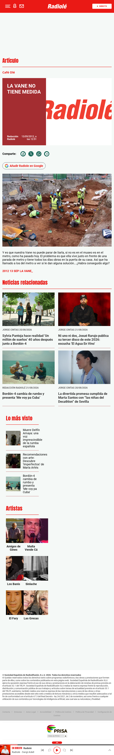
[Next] (71, 750)
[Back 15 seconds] (49, 750)
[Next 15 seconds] (64, 750)
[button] (7, 6)
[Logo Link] (58, 6)
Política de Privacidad (85, 712)
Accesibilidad (45, 712)
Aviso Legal (31, 712)
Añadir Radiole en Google (26, 166)
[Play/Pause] (57, 750)
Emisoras (18, 712)
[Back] (42, 750)
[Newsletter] (22, 6)
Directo (103, 6)
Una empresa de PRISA (57, 729)
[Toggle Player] (109, 750)
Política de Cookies (63, 712)
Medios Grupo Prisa (57, 736)
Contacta (6, 712)
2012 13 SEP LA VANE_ (17, 271)
